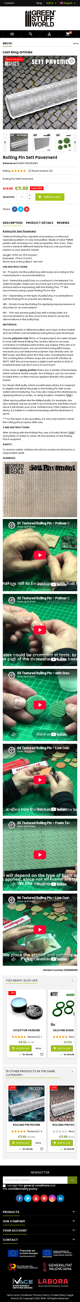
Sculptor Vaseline (26, 1030)
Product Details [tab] (39, 223)
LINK (69, 395)
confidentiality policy (22, 1189)
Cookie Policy (58, 1295)
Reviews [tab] (63, 223)
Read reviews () (42, 171)
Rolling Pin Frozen (26, 1125)
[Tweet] (20, 209)
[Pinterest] (26, 209)
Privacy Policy (41, 1295)
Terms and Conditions (19, 1295)
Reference (9, 163)
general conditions (37, 1185)
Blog (39, 3)
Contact (9, 3)
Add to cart (49, 197)
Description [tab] (12, 223)
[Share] (14, 209)
